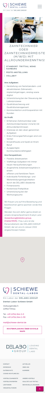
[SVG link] (20, 293)
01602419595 (10, 221)
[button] (40, 6)
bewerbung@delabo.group (18, 218)
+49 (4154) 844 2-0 (15, 314)
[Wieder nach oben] (39, 388)
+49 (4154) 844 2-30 (16, 317)
